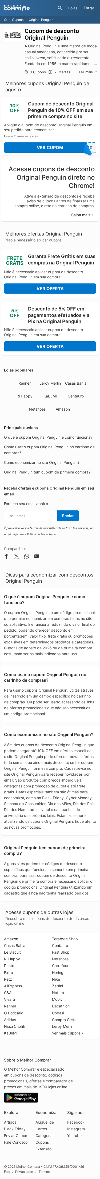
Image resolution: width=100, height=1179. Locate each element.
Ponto (9, 965)
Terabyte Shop (65, 939)
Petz (8, 979)
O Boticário (13, 1013)
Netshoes (37, 409)
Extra (8, 972)
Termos (44, 1172)
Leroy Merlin (50, 383)
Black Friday (15, 1129)
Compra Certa (64, 1019)
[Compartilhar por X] (16, 557)
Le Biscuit (12, 952)
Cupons (17, 20)
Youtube (74, 1135)
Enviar (68, 515)
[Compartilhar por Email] (36, 557)
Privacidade (24, 1172)
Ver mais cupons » (68, 1033)
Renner (24, 383)
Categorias (44, 1135)
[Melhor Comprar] (29, 8)
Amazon (63, 409)
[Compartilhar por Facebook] (6, 557)
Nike (56, 979)
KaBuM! (50, 396)
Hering (57, 972)
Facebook (76, 1122)
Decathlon (61, 1006)
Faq (7, 1172)
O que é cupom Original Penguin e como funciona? (48, 437)
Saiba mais (80, 215)
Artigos (10, 1122)
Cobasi (58, 1013)
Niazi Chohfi (14, 1026)
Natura (58, 992)
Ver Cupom (65, 147)
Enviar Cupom (16, 1135)
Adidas (10, 1019)
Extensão (43, 1149)
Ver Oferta (50, 288)
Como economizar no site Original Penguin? (41, 462)
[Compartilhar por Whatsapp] (26, 557)
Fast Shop (61, 952)
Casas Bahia (75, 383)
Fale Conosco (15, 1142)
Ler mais (86, 72)
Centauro (76, 396)
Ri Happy (25, 396)
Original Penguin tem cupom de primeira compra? (47, 472)
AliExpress (13, 986)
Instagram (76, 1129)
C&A (7, 992)
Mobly (57, 999)
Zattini (57, 986)
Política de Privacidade (41, 534)
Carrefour (60, 965)
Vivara (9, 999)
